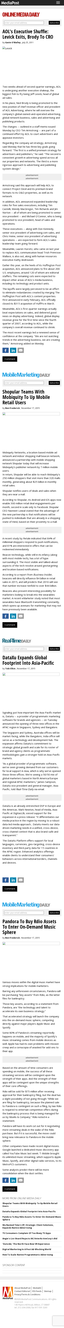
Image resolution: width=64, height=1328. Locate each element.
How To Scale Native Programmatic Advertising (27, 1254)
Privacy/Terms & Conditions (27, 1294)
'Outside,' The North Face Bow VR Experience (26, 1244)
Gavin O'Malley (13, 42)
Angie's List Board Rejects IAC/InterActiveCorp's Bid (29, 1238)
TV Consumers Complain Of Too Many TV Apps (26, 1233)
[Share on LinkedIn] (13, 350)
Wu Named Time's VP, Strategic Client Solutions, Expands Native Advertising (28, 1226)
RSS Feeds (37, 1291)
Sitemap (48, 1291)
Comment (10, 358)
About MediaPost (22, 1288)
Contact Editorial (22, 1291)
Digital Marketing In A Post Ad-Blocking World (26, 1249)
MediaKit (37, 1288)
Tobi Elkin (10, 668)
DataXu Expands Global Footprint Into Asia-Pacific (29, 1211)
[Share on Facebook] (5, 350)
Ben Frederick (12, 408)
